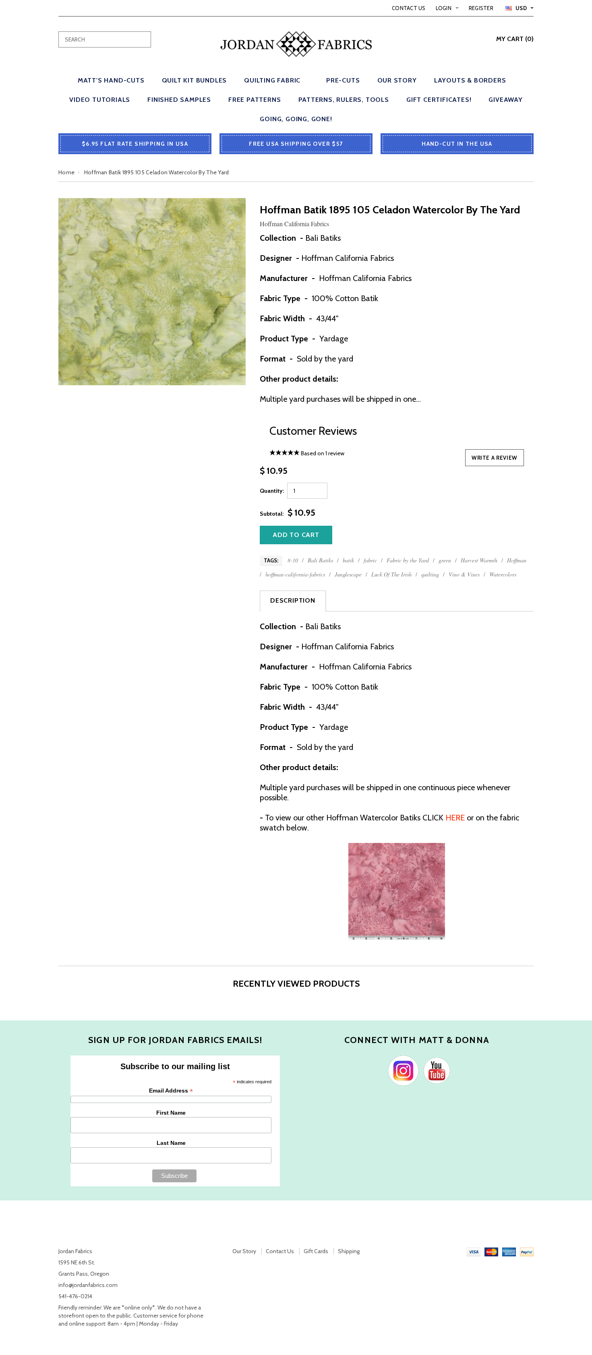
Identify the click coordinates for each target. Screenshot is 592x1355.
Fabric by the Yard (408, 560)
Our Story (244, 1251)
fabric (370, 560)
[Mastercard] (491, 1251)
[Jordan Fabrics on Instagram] (401, 1070)
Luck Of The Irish (391, 574)
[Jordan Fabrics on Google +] (435, 1070)
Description (292, 600)
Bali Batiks (320, 560)
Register (481, 8)
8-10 (293, 560)
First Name (171, 1112)
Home (66, 172)
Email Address (171, 1091)
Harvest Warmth (479, 560)
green (445, 560)
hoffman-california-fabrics (295, 574)
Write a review (494, 457)
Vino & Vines (464, 574)
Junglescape (348, 574)
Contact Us (409, 8)
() (515, 39)
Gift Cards (316, 1251)
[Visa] (473, 1251)
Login (443, 8)
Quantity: (272, 490)
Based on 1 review (322, 453)
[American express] (509, 1251)
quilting (430, 574)
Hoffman (516, 560)
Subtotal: (272, 513)
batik (348, 560)
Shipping (349, 1251)
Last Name (171, 1143)
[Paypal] (527, 1251)
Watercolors (502, 574)
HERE (455, 817)
